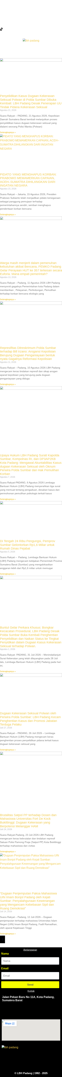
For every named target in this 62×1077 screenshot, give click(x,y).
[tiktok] (31, 29)
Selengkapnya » (8, 132)
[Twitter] (31, 14)
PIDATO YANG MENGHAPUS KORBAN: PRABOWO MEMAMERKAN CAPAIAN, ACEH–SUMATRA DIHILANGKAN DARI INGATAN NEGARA (28, 180)
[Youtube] (41, 1011)
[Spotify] (51, 1011)
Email (4, 968)
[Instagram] (31, 21)
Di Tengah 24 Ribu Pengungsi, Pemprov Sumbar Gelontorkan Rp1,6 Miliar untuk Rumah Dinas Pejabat (27, 544)
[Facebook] (31, 6)
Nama (5, 953)
